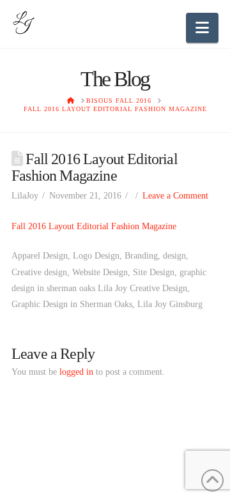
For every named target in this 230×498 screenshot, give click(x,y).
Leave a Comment (175, 195)
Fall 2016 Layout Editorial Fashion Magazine (94, 226)
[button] (202, 28)
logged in (76, 372)
